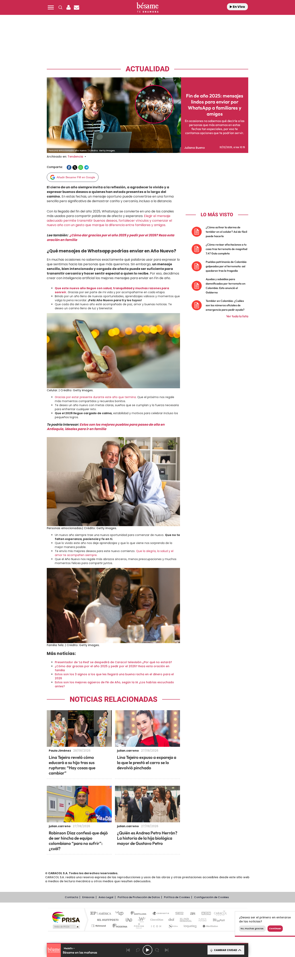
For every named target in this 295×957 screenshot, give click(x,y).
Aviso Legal (106, 897)
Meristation (210, 925)
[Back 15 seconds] (138, 950)
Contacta (71, 897)
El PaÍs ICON (156, 925)
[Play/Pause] (147, 950)
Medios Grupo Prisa (66, 926)
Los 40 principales (120, 913)
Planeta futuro (201, 919)
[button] (50, 7)
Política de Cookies (177, 897)
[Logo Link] (147, 7)
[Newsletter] (76, 7)
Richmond (99, 925)
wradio (141, 919)
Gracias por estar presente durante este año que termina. (95, 397)
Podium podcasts (139, 925)
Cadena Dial (171, 919)
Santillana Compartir (161, 913)
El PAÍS (101, 913)
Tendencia (75, 157)
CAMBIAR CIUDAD (225, 950)
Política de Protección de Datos (139, 897)
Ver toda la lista (237, 316)
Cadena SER (178, 913)
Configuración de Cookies (211, 897)
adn (204, 913)
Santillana (140, 913)
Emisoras (88, 897)
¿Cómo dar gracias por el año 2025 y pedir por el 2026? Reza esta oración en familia (110, 237)
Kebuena (215, 919)
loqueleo (190, 925)
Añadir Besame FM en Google (76, 177)
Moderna (118, 925)
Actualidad (147, 69)
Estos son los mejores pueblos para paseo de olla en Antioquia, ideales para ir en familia (106, 426)
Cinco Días (156, 919)
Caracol (219, 913)
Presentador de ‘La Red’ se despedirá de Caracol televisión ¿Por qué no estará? (113, 662)
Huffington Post (107, 919)
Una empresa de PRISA (66, 917)
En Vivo (238, 6)
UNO (129, 919)
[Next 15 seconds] (157, 950)
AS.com (190, 913)
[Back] (128, 950)
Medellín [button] (68, 948)
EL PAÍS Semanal (186, 919)
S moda (172, 925)
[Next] (167, 950)
